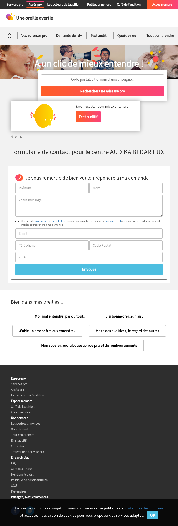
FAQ (13, 463)
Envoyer (89, 269)
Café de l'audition (129, 4)
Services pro (15, 4)
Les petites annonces (25, 423)
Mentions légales (22, 474)
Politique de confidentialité (29, 480)
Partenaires (18, 491)
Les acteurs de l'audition (63, 4)
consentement (113, 221)
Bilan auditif (19, 440)
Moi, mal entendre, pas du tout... (60, 316)
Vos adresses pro (34, 35)
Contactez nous (22, 469)
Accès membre (162, 4)
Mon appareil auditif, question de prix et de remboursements (89, 345)
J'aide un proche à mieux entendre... (47, 330)
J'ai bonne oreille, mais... (124, 316)
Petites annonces (99, 4)
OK (152, 515)
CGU (14, 486)
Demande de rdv (69, 35)
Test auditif (100, 35)
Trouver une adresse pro (27, 452)
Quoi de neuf (127, 35)
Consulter (17, 446)
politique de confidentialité (50, 221)
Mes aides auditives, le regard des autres (127, 330)
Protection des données (143, 508)
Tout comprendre (160, 35)
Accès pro (35, 4)
